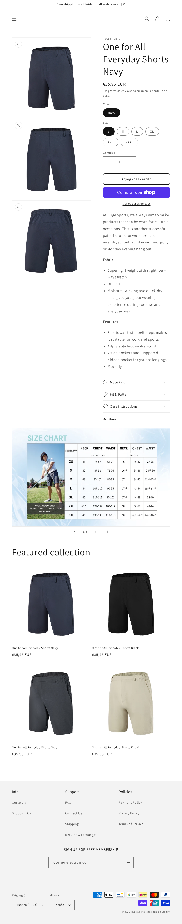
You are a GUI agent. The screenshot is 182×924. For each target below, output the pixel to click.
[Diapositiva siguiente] (95, 532)
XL (152, 131)
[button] (14, 19)
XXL (111, 142)
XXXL (129, 142)
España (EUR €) (27, 905)
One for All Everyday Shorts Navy (35, 648)
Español (60, 905)
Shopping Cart (23, 813)
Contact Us (73, 813)
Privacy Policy (129, 813)
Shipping (72, 824)
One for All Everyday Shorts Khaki (115, 747)
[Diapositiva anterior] (74, 532)
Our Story (19, 802)
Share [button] (112, 419)
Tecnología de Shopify (157, 911)
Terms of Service (131, 824)
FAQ (68, 802)
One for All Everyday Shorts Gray (34, 747)
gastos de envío (118, 91)
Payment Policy (130, 802)
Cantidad (109, 153)
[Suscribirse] (128, 862)
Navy (111, 113)
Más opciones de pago (137, 203)
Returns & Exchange (80, 835)
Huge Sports (138, 911)
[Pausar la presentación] (107, 532)
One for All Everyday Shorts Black (115, 648)
